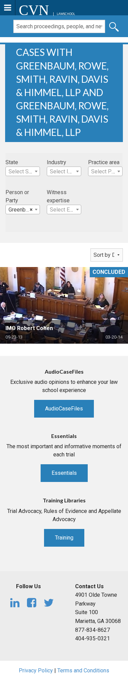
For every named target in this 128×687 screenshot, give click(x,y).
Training (64, 537)
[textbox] (23, 171)
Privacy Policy (36, 670)
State (11, 162)
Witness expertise (58, 196)
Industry (56, 162)
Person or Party (17, 196)
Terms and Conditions (83, 670)
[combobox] (22, 171)
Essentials (64, 473)
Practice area (103, 162)
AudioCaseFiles (64, 408)
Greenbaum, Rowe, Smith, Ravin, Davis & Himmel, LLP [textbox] (24, 209)
